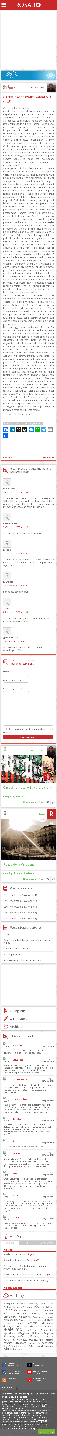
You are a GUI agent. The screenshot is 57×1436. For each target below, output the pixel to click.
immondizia (11, 1319)
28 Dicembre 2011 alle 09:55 (16, 553)
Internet (24, 1319)
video (19, 1349)
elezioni (25, 1316)
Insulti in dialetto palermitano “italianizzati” (27, 1274)
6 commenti (48, 457)
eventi (37, 1316)
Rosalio (42, 814)
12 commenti (29, 879)
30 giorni (10, 1243)
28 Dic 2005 (8, 88)
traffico (8, 1342)
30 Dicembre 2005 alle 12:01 (16, 527)
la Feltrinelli (35, 1320)
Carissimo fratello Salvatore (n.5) (20, 912)
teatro (50, 1339)
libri (21, 1323)
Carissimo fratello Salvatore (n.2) (20, 900)
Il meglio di (8, 796)
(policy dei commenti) (22, 663)
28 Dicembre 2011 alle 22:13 (16, 641)
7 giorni (28, 1243)
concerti (24, 1310)
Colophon (7, 1387)
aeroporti (9, 1303)
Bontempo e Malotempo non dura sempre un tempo (27, 941)
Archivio (16, 1026)
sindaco (22, 1339)
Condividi (47, 802)
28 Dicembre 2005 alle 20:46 (16, 492)
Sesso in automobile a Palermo (22, 1260)
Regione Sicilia (29, 1333)
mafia (34, 1323)
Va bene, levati (47, 1432)
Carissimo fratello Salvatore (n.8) (20, 918)
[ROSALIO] (29, 5)
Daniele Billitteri (38, 87)
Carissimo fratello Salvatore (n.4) (20, 906)
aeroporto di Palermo (27, 1303)
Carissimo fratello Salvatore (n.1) (27, 787)
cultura (36, 1313)
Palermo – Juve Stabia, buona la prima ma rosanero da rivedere (25, 1267)
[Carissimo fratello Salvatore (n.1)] (28, 769)
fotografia (48, 1316)
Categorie (17, 1010)
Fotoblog (7, 873)
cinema (28, 1306)
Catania (17, 1307)
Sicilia (9, 1339)
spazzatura (37, 1339)
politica (10, 1333)
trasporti (21, 1342)
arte (50, 1303)
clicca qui (42, 1419)
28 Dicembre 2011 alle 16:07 (16, 612)
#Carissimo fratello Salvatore (17, 423)
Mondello (48, 1323)
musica (22, 1326)
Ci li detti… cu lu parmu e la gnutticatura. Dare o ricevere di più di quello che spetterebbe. (24, 1051)
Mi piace (53, 802)
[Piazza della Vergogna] (28, 839)
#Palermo (37, 423)
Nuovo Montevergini (42, 1326)
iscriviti (8, 731)
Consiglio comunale (42, 1310)
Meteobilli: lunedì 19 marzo (17, 948)
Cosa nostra (15, 1313)
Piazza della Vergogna (19, 864)
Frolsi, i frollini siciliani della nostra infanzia (27, 1280)
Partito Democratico (41, 1330)
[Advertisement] (28, 40)
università (34, 1343)
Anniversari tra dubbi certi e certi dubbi (23, 960)
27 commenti (29, 802)
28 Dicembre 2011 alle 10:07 (16, 585)
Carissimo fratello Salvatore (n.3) (27, 99)
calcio (8, 1306)
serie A (48, 1336)
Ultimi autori (20, 1018)
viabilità (9, 1349)
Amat (42, 1303)
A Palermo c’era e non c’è (19, 1254)
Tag (41, 802)
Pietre (6, 934)
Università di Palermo (41, 1346)
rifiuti (22, 1336)
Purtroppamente (11, 954)
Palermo (7, 457)
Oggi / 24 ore (47, 1243)
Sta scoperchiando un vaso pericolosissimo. (23, 1146)
